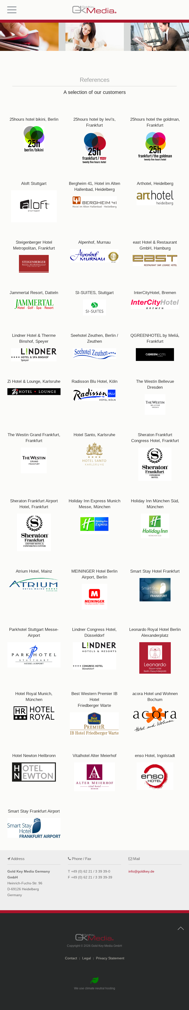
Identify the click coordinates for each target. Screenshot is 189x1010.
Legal (86, 958)
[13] (34, 342)
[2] (94, 135)
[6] (155, 196)
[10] (34, 297)
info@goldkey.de (141, 871)
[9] (155, 251)
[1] (34, 135)
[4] (34, 196)
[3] (155, 135)
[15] (155, 342)
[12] (155, 297)
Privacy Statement (110, 958)
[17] (94, 392)
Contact (71, 958)
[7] (34, 251)
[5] (94, 196)
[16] (34, 392)
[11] (94, 297)
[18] (155, 392)
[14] (94, 342)
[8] (94, 251)
